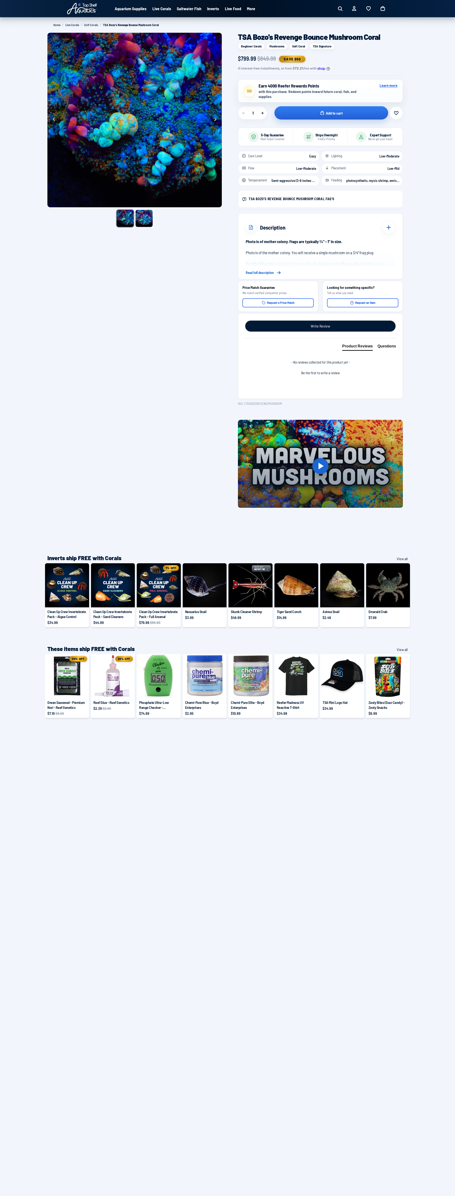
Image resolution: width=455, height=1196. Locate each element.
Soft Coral (298, 46)
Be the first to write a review (320, 373)
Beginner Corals (251, 46)
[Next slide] (216, 120)
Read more (320, 272)
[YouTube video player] (320, 466)
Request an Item (365, 303)
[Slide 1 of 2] (125, 218)
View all (402, 558)
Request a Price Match (281, 303)
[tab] (357, 347)
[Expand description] (388, 227)
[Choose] (81, 600)
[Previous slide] (52, 120)
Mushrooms (276, 46)
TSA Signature (322, 46)
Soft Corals (91, 25)
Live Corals (72, 25)
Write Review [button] (320, 326)
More (251, 8)
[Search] (340, 8)
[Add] (219, 600)
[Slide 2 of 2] (144, 218)
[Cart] (383, 8)
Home (56, 25)
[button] (320, 372)
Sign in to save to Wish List (396, 113)
